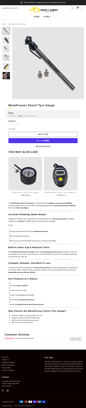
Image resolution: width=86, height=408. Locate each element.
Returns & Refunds (8, 365)
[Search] (82, 8)
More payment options (43, 146)
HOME (37, 17)
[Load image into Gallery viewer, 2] (6, 39)
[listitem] (43, 2)
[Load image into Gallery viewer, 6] (6, 75)
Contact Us (5, 359)
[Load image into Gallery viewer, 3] (6, 48)
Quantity (12, 121)
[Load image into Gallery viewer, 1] (6, 31)
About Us (5, 357)
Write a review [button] (75, 339)
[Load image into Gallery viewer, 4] (6, 57)
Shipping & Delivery (8, 362)
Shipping (20, 116)
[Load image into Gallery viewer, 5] (6, 66)
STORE (46, 17)
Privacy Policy (6, 367)
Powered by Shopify (7, 406)
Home (3, 24)
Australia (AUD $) (10, 8)
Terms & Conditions (8, 370)
